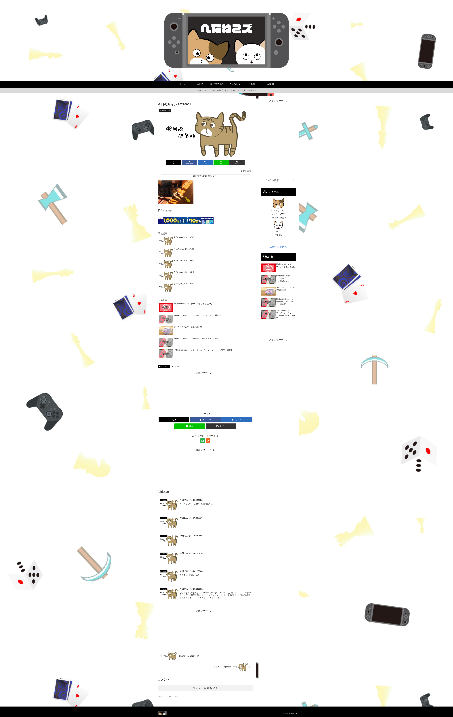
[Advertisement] (205, 391)
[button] (237, 162)
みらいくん (177, 367)
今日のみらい (165, 367)
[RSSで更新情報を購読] (208, 440)
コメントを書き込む (205, 688)
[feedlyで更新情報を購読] (202, 440)
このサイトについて (278, 247)
